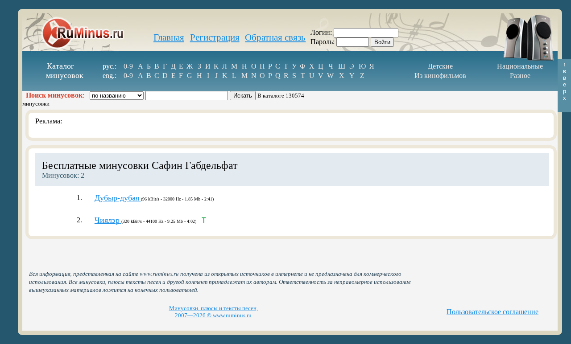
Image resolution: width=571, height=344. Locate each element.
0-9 (128, 66)
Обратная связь (275, 37)
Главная (168, 37)
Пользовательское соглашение (492, 311)
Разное (520, 75)
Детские (440, 66)
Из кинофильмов (440, 75)
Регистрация (215, 37)
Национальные (520, 66)
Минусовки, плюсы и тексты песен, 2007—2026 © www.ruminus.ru (213, 312)
